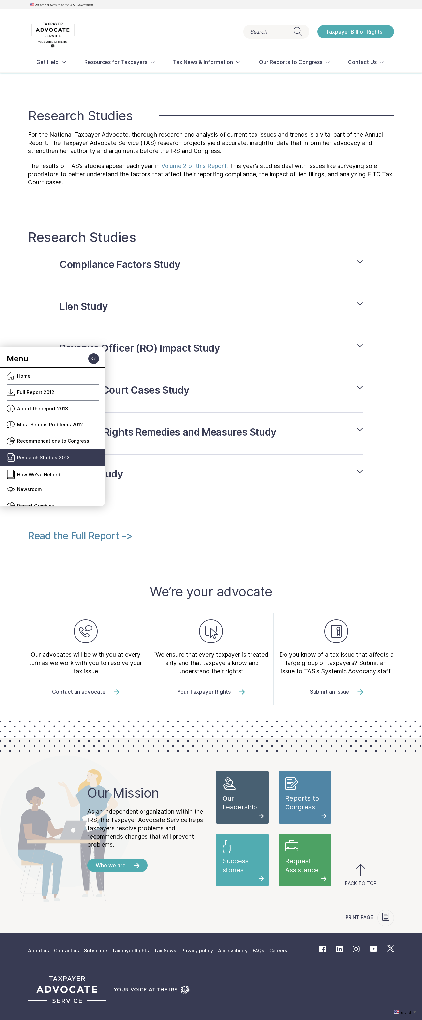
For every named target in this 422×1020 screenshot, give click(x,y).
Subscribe (95, 950)
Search (258, 31)
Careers (278, 950)
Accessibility (233, 950)
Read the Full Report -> (80, 536)
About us (38, 950)
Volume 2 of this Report (193, 165)
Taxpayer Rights (130, 950)
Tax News (165, 950)
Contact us (66, 950)
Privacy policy (197, 950)
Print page (360, 917)
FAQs (258, 950)
